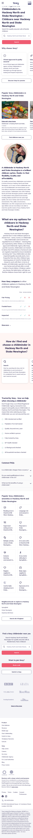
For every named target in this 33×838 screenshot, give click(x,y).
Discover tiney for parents (16, 80)
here (15, 833)
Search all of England (16, 618)
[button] (29, 36)
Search (16, 42)
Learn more (15, 787)
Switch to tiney (16, 672)
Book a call (16, 665)
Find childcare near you (16, 137)
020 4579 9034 (8, 800)
